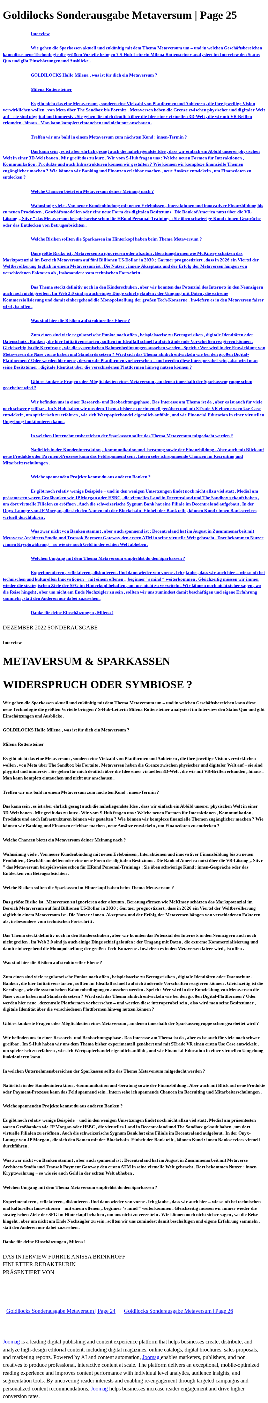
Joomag (12, 1342)
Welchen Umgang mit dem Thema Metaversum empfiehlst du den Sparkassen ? (108, 558)
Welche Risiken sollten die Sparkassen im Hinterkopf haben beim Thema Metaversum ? (116, 239)
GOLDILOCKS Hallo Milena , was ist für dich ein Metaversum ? (94, 75)
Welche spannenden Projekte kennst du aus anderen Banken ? (91, 476)
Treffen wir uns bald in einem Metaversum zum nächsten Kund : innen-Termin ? (109, 137)
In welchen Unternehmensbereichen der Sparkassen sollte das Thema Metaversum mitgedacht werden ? (132, 435)
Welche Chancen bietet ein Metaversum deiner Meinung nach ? (92, 191)
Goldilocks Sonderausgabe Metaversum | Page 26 (178, 1311)
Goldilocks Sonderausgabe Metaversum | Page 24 (61, 1311)
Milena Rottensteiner (51, 89)
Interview (40, 33)
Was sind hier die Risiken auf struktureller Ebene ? (80, 320)
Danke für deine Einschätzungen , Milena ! (72, 612)
